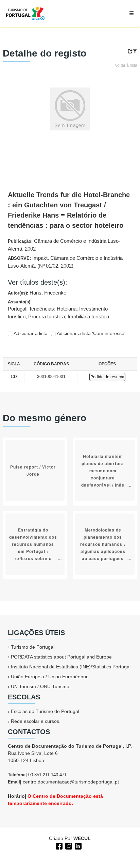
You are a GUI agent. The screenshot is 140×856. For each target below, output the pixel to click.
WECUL (82, 838)
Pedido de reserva (107, 377)
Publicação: (64, 245)
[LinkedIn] (77, 845)
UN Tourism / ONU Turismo (40, 686)
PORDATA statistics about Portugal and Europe (61, 657)
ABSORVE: (65, 262)
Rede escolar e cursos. (35, 721)
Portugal (17, 309)
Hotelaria (66, 309)
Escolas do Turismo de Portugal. (46, 711)
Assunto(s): (58, 309)
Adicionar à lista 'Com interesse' (90, 333)
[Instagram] (68, 845)
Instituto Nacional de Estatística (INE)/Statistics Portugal (70, 666)
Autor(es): (37, 293)
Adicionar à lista (30, 333)
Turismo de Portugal (32, 647)
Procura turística (46, 316)
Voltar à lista (126, 65)
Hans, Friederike (48, 293)
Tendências (41, 309)
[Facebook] (58, 845)
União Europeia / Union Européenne (50, 676)
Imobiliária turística (88, 316)
